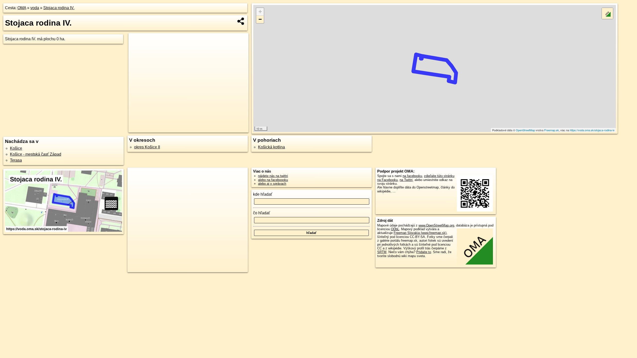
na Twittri (406, 180)
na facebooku (412, 176)
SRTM (381, 252)
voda (34, 8)
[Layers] (607, 13)
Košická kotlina (271, 147)
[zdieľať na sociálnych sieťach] (241, 21)
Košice (16, 148)
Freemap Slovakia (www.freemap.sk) (420, 233)
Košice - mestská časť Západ (35, 154)
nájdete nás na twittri (273, 176)
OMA (21, 8)
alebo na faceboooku (273, 180)
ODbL (395, 229)
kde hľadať (262, 194)
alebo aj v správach (272, 183)
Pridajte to (423, 252)
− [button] (260, 19)
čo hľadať (261, 213)
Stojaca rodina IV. (58, 8)
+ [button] (260, 11)
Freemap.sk (551, 130)
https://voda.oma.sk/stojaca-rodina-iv (592, 130)
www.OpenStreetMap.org (436, 225)
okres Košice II (147, 147)
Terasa (16, 160)
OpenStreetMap (525, 130)
